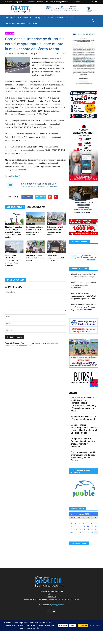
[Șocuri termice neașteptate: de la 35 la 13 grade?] (56, 247)
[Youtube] (96, 1)
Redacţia (31, 2)
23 (96, 529)
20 (84, 529)
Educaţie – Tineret (42, 17)
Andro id (74, 293)
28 (88, 532)
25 (75, 532)
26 (80, 532)
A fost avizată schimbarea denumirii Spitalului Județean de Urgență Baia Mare (83, 296)
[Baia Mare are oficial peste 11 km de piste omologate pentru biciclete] (56, 218)
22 (92, 529)
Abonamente (76, 2)
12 (80, 526)
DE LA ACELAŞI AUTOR (36, 207)
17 (71, 529)
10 (71, 526)
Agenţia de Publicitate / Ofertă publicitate (52, 2)
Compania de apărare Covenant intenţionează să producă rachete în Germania (83, 442)
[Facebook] (92, 1)
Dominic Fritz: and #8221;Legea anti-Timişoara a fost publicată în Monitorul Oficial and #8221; (84, 429)
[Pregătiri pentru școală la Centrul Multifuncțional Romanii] (35, 247)
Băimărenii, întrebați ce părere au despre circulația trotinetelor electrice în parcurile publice (13, 232)
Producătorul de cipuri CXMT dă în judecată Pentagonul (84, 417)
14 (88, 526)
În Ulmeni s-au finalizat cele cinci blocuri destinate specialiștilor (83, 285)
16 (96, 526)
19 (80, 529)
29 (92, 532)
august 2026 (84, 514)
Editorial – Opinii (14, 23)
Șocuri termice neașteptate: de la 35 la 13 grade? (56, 257)
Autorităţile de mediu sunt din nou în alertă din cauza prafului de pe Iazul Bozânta (83, 307)
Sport (26, 17)
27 (84, 532)
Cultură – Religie (63, 17)
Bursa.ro (73, 393)
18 (75, 529)
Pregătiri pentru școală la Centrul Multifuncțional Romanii (35, 257)
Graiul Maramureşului (17, 53)
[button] (93, 21)
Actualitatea (12, 17)
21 (88, 529)
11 (75, 526)
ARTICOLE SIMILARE (15, 207)
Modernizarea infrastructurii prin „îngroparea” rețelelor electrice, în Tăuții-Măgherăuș (13, 260)
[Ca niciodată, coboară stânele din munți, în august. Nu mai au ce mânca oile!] (35, 218)
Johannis (74, 274)
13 (84, 526)
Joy (72, 282)
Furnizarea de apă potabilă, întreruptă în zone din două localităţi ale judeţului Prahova (83, 456)
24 (71, 532)
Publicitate (32, 23)
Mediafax (15, 176)
